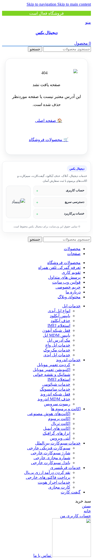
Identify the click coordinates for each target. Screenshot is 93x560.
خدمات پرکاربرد (74, 213)
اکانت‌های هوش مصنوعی (48, 413)
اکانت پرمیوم (59, 418)
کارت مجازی (59, 487)
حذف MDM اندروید (53, 399)
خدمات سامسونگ (55, 389)
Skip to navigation (42, 4)
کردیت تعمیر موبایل (53, 365)
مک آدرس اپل (58, 340)
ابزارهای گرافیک (56, 433)
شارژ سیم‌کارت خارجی (50, 453)
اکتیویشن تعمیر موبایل (51, 369)
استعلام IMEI (59, 325)
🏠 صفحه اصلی (48, 120)
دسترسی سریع (74, 202)
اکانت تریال (60, 423)
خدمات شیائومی (56, 384)
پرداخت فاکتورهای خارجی (48, 477)
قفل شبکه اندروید (55, 394)
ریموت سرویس (57, 404)
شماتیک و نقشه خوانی (51, 374)
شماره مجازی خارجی (52, 458)
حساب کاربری (75, 190)
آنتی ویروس (60, 438)
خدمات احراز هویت (54, 482)
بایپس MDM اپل (56, 335)
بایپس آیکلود (60, 316)
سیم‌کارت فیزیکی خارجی (48, 448)
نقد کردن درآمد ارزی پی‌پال (47, 472)
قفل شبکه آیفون (56, 330)
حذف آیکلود (60, 320)
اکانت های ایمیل (56, 428)
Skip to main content (74, 4)
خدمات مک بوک (56, 350)
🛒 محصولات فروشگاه (48, 139)
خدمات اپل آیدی (56, 355)
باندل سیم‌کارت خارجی (50, 462)
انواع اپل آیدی (59, 311)
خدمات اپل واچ (57, 345)
